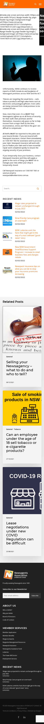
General (9, 356)
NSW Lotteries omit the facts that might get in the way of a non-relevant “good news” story (21, 687)
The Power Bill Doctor (10, 655)
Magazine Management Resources (14, 642)
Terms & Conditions (9, 711)
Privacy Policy (21, 711)
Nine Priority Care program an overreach (17, 680)
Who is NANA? (7, 610)
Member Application (9, 632)
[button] (40, 4)
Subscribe (35, 596)
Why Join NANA (8, 613)
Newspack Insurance (9, 646)
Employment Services (10, 659)
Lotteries (6, 652)
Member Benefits (8, 636)
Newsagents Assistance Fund (12, 649)
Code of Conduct (8, 620)
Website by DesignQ (34, 711)
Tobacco (17, 429)
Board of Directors (9, 617)
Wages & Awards (8, 639)
